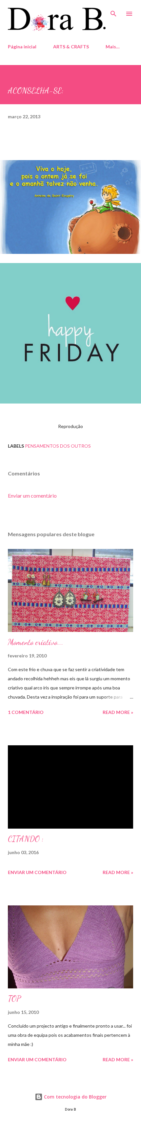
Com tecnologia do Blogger (75, 1097)
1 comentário (26, 712)
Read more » (118, 712)
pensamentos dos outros (58, 446)
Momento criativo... (35, 642)
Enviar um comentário (32, 495)
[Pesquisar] (113, 12)
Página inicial (22, 46)
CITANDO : (26, 839)
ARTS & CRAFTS (71, 46)
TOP (14, 998)
